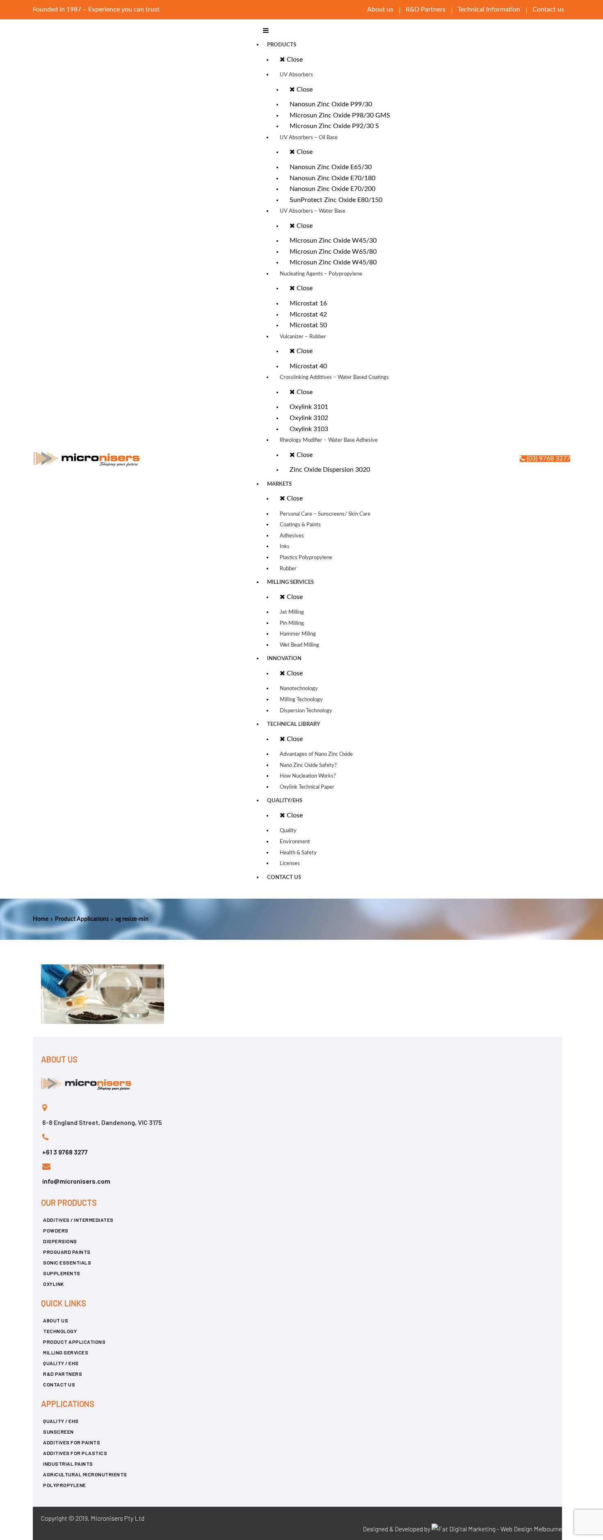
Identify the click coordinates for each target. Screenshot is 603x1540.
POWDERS (56, 1230)
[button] (545, 458)
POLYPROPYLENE (64, 1485)
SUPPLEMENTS (61, 1273)
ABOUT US (55, 1320)
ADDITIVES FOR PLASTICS (75, 1453)
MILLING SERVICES (65, 1352)
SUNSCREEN (58, 1431)
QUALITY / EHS (61, 1363)
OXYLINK (53, 1284)
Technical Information (489, 9)
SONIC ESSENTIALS (67, 1262)
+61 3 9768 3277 (65, 1152)
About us (380, 9)
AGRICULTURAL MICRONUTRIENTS (85, 1474)
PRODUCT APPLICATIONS (74, 1342)
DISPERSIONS (60, 1241)
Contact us (548, 9)
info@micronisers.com (76, 1181)
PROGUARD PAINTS (67, 1252)
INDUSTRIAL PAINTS (68, 1464)
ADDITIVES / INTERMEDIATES (78, 1220)
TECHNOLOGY (60, 1331)
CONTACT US (59, 1384)
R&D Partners (425, 9)
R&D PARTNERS (62, 1374)
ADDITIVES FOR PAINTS (71, 1442)
